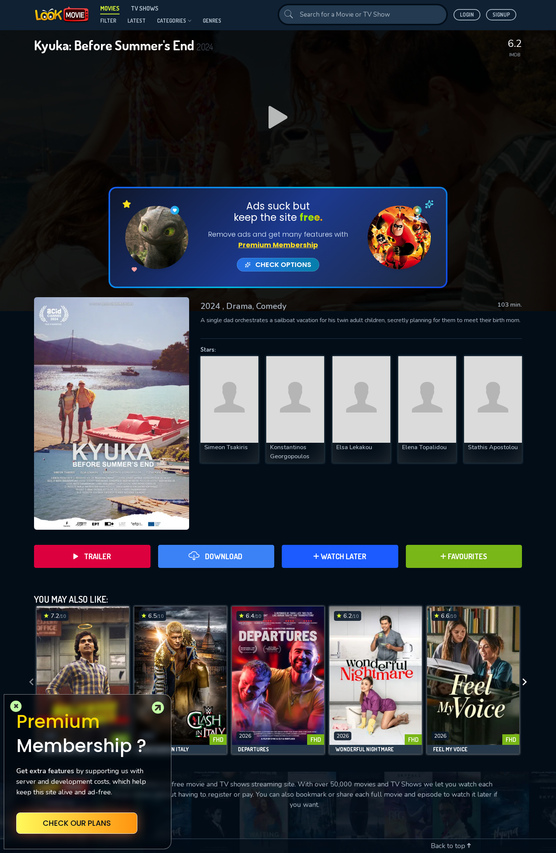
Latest (136, 20)
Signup (501, 14)
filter (108, 20)
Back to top (449, 845)
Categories (171, 20)
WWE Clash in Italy (164, 749)
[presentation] (29, 682)
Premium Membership (278, 245)
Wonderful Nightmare (364, 749)
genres (212, 20)
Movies (110, 8)
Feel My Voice (450, 749)
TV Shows (144, 8)
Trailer (97, 556)
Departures (253, 749)
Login (467, 14)
